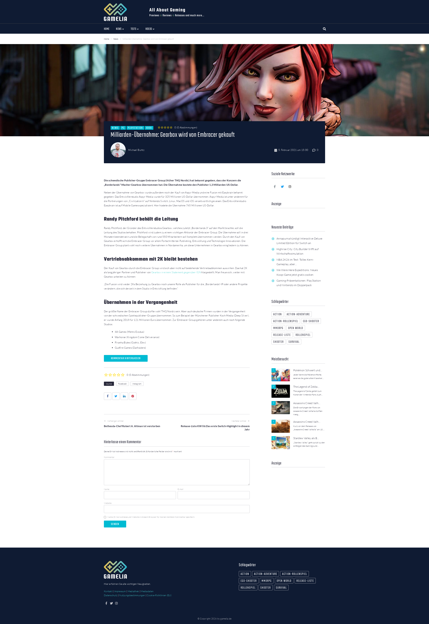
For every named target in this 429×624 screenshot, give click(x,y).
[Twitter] (282, 186)
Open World (295, 328)
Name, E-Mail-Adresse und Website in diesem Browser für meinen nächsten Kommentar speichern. (151, 517)
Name (106, 489)
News (115, 39)
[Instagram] (290, 186)
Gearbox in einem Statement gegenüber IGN (176, 272)
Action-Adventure (298, 314)
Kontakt (108, 591)
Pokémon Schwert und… (307, 370)
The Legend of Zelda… (306, 386)
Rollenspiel (303, 335)
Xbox (149, 128)
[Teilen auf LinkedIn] (124, 396)
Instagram (137, 383)
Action (277, 314)
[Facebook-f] (274, 186)
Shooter (278, 342)
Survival (294, 342)
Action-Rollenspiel (285, 321)
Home (106, 39)
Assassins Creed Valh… (306, 403)
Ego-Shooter (311, 321)
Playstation (135, 128)
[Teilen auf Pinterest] (132, 396)
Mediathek (133, 591)
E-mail (180, 489)
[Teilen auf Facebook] (107, 396)
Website (107, 503)
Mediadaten (147, 591)
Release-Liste (282, 335)
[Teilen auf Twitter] (116, 396)
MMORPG (278, 328)
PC (123, 128)
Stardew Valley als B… (306, 438)
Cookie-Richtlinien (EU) (159, 595)
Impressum (120, 591)
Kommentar (109, 457)
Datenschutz (110, 595)
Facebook (122, 383)
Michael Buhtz (136, 150)
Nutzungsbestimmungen (132, 595)
